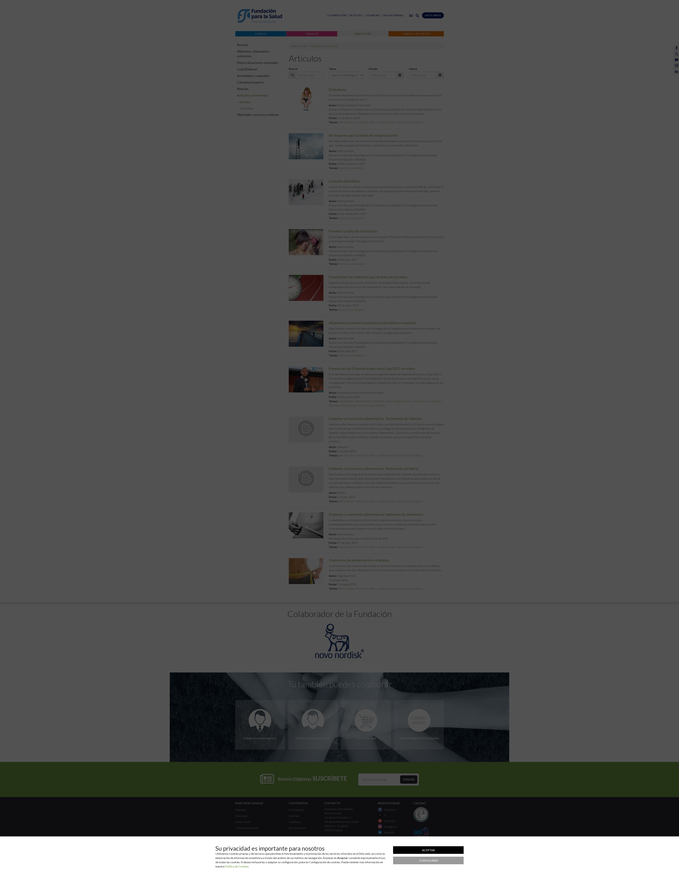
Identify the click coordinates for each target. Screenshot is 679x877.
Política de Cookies (236, 866)
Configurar (428, 860)
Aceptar (428, 850)
